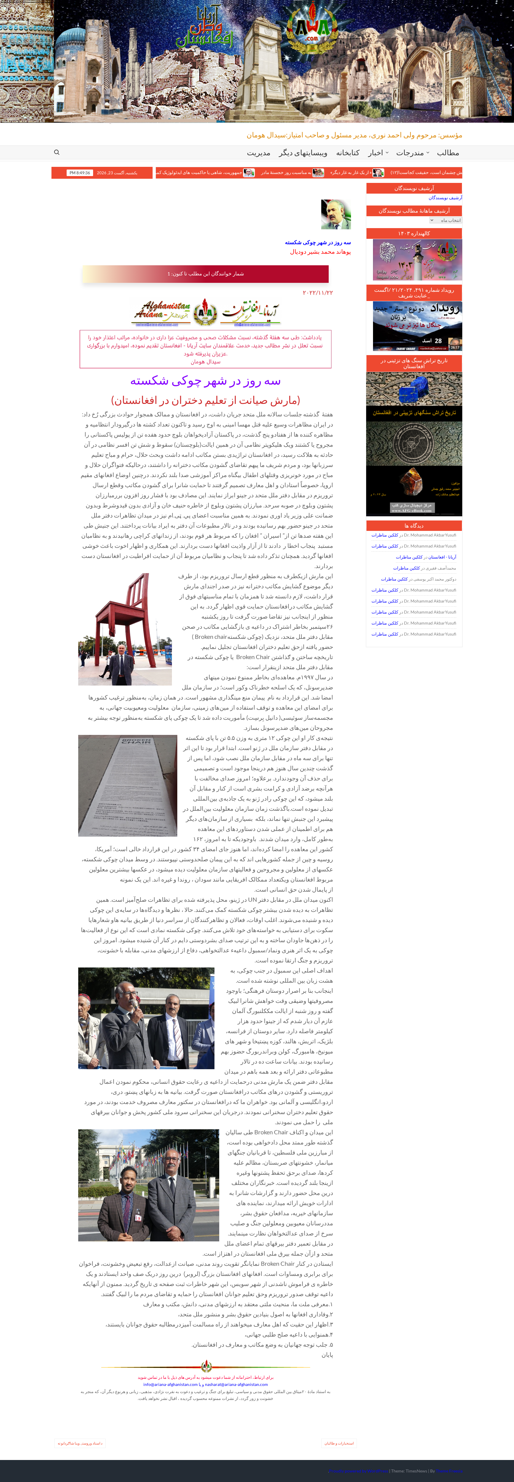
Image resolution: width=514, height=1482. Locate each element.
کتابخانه (348, 152)
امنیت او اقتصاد (456, 172)
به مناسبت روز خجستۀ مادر (231, 172)
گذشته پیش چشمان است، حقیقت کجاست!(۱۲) (379, 172)
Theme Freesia (449, 1470)
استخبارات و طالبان (339, 1443)
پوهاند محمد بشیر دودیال (320, 251)
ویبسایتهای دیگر (303, 152)
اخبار (375, 152)
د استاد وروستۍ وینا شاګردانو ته (80, 1443)
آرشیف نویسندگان (445, 197)
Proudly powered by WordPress (358, 1470)
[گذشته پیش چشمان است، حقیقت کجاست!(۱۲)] (430, 172)
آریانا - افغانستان (442, 556)
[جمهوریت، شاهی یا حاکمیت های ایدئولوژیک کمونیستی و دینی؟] (194, 172)
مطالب (448, 152)
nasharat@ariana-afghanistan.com (236, 1384)
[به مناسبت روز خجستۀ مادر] (263, 172)
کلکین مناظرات (385, 534)
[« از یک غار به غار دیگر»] (323, 172)
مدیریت (258, 152)
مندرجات (410, 152)
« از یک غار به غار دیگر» (295, 172)
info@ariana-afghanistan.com (170, 1384)
